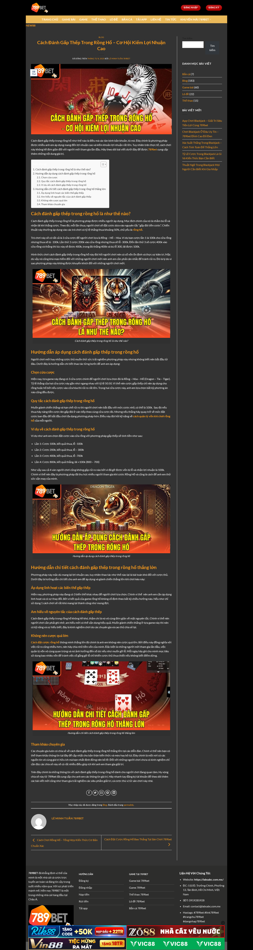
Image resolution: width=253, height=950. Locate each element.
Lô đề (185, 94)
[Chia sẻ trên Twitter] (95, 793)
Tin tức (171, 19)
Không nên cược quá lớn (54, 200)
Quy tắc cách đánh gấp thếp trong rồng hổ (63, 181)
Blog (101, 37)
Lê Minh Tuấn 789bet (119, 58)
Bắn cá (186, 74)
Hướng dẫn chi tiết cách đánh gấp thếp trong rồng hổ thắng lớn (70, 188)
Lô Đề (114, 19)
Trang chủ (50, 19)
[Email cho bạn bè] (101, 793)
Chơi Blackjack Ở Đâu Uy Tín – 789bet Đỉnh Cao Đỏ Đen (200, 134)
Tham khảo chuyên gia (53, 204)
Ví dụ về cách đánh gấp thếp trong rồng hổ (63, 184)
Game (83, 19)
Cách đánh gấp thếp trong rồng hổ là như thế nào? (63, 169)
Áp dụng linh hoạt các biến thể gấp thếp (62, 192)
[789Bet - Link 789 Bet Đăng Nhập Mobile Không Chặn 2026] (39, 8)
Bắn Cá (127, 19)
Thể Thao (98, 19)
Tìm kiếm (187, 38)
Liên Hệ (156, 19)
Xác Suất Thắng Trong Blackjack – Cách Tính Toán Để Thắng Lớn (202, 145)
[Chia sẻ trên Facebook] (89, 793)
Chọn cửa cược (49, 177)
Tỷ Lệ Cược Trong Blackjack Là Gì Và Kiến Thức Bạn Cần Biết (202, 156)
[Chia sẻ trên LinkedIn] (114, 793)
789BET (33, 873)
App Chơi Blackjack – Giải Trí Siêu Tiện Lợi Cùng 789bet (202, 123)
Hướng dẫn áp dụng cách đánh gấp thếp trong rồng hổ (65, 173)
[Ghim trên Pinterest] (107, 793)
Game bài (187, 87)
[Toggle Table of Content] (102, 164)
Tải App (141, 19)
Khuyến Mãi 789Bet (194, 19)
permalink (129, 805)
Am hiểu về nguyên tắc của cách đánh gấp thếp (66, 196)
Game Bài (69, 19)
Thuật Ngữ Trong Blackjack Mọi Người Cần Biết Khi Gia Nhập (201, 167)
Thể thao (187, 100)
